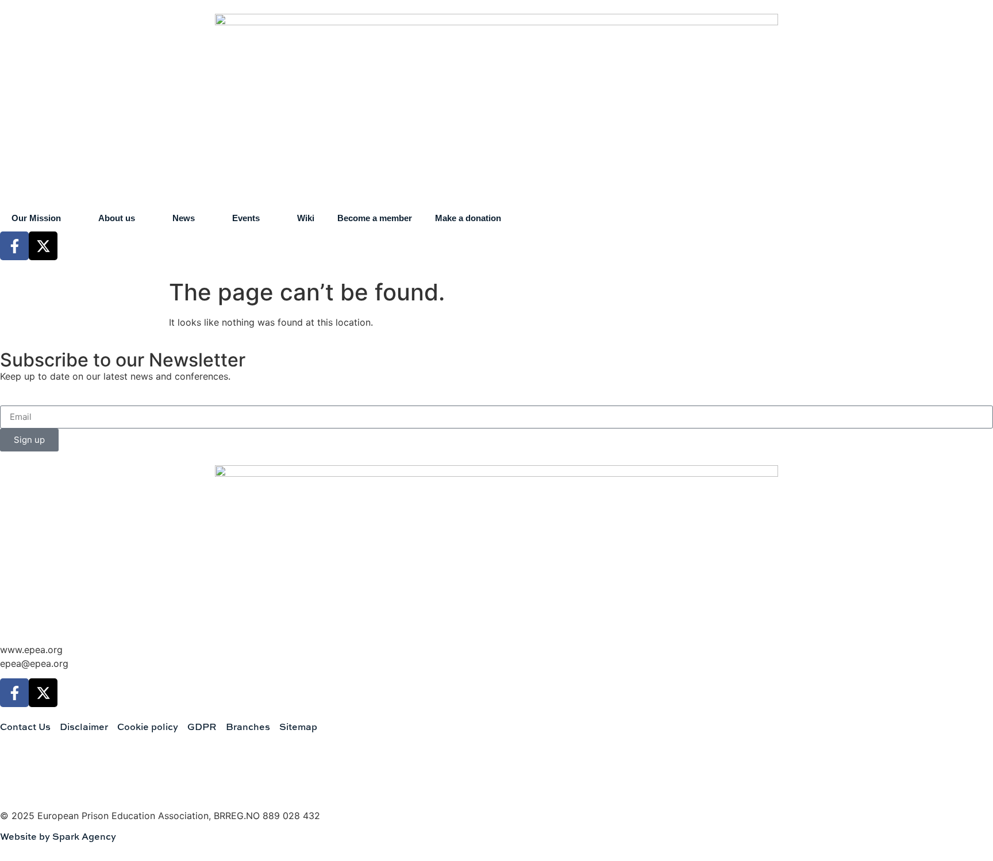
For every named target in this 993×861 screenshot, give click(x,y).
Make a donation (468, 218)
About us (116, 218)
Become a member (374, 218)
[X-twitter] (43, 245)
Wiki (305, 218)
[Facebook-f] (14, 245)
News (183, 218)
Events (246, 218)
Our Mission (36, 218)
